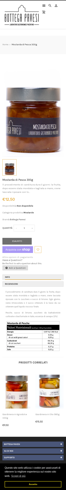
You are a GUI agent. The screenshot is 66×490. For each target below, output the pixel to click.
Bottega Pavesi (18, 219)
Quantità (7, 228)
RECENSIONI (11, 284)
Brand (5, 219)
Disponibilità (9, 206)
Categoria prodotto (12, 212)
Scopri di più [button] (18, 476)
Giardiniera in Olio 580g (47, 414)
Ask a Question (17, 267)
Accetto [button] (33, 484)
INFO (7, 277)
